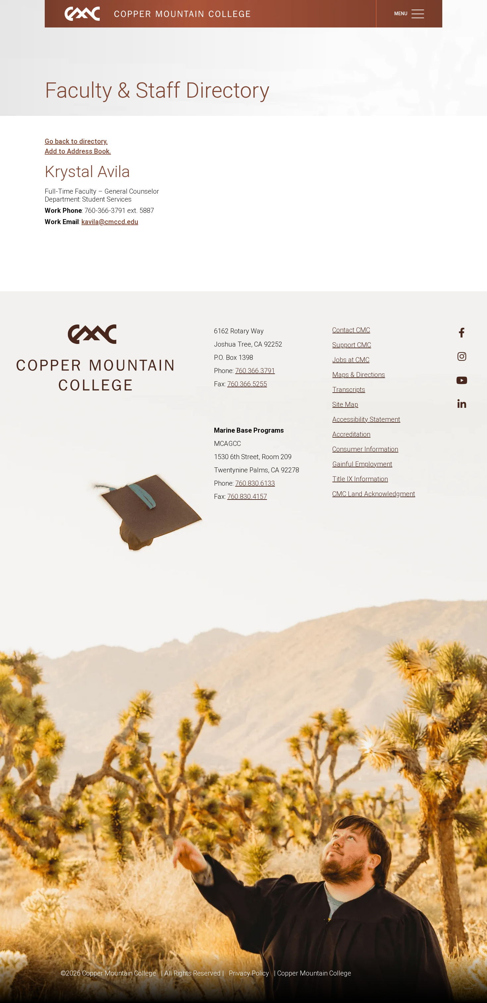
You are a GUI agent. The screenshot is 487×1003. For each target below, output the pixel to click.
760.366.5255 (247, 384)
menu (401, 13)
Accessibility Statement (366, 419)
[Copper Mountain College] (150, 13)
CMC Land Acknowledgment (373, 494)
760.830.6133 (255, 483)
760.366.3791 (255, 371)
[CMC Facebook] (461, 333)
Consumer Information (365, 449)
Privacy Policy (249, 973)
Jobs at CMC (350, 360)
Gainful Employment (362, 464)
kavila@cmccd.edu (109, 222)
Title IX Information (360, 479)
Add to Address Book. (78, 151)
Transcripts (348, 390)
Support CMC (351, 345)
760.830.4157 (247, 497)
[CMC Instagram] (461, 356)
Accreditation (351, 434)
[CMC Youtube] (461, 380)
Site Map (345, 404)
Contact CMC (351, 330)
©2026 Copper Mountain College (108, 973)
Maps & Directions (358, 375)
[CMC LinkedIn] (461, 404)
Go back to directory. (76, 141)
